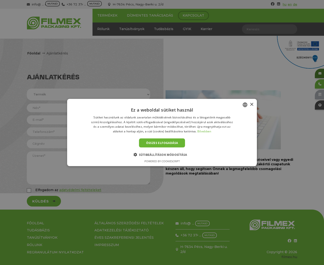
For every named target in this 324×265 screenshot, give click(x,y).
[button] (162, 154)
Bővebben (204, 131)
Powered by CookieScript (162, 161)
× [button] (251, 104)
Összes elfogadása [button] (162, 143)
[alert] (162, 132)
